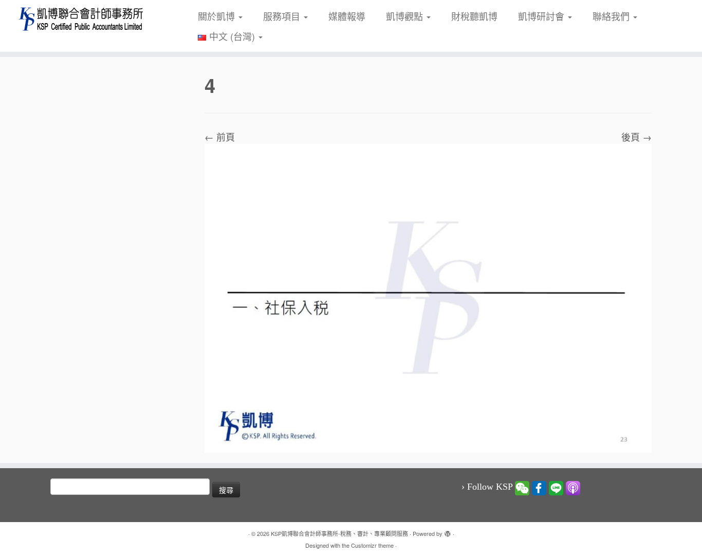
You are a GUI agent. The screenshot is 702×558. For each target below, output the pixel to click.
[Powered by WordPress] (447, 531)
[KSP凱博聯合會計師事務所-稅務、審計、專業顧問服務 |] (81, 18)
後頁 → (636, 136)
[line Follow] (556, 487)
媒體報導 (346, 16)
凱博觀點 (406, 16)
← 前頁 (220, 136)
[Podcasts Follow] (573, 487)
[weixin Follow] (522, 487)
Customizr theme (372, 545)
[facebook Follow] (539, 487)
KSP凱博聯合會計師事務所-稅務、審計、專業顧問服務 (339, 533)
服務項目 (283, 16)
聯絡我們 (612, 16)
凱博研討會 (542, 16)
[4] (428, 296)
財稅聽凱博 (474, 16)
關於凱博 (217, 16)
